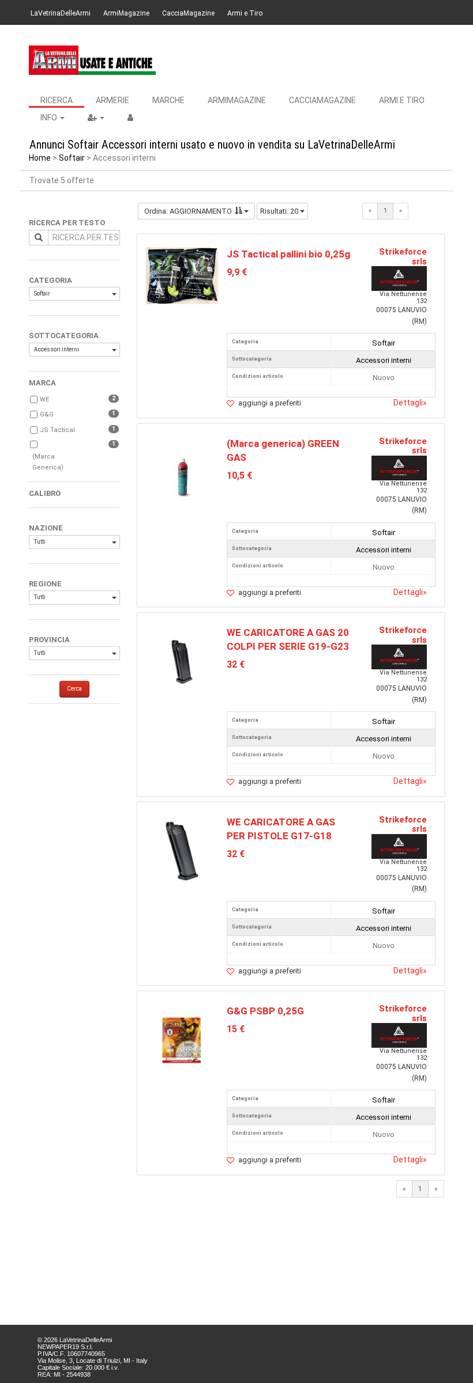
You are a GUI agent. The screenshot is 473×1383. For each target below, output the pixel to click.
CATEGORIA (50, 280)
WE (44, 399)
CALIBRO (45, 493)
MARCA (42, 382)
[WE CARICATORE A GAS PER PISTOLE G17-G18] (182, 850)
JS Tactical (57, 430)
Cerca (74, 688)
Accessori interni (56, 349)
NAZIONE (46, 528)
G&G (47, 414)
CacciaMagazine (188, 13)
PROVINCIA (49, 639)
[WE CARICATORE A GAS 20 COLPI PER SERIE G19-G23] (182, 661)
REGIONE (45, 583)
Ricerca (56, 100)
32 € (236, 664)
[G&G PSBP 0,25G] (182, 1039)
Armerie (112, 100)
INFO (49, 117)
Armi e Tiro (244, 13)
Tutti (40, 542)
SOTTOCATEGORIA (64, 335)
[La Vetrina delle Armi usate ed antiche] (92, 60)
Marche (168, 100)
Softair (72, 157)
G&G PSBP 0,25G (265, 1011)
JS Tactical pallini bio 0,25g (288, 254)
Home (40, 157)
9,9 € (237, 272)
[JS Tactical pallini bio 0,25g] (182, 275)
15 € (236, 1029)
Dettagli (410, 402)
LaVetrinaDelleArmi (61, 13)
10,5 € (239, 475)
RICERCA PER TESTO (67, 222)
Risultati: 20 (280, 211)
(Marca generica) (47, 462)
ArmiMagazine (126, 13)
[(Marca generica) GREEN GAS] (182, 476)
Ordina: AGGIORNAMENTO (188, 211)
